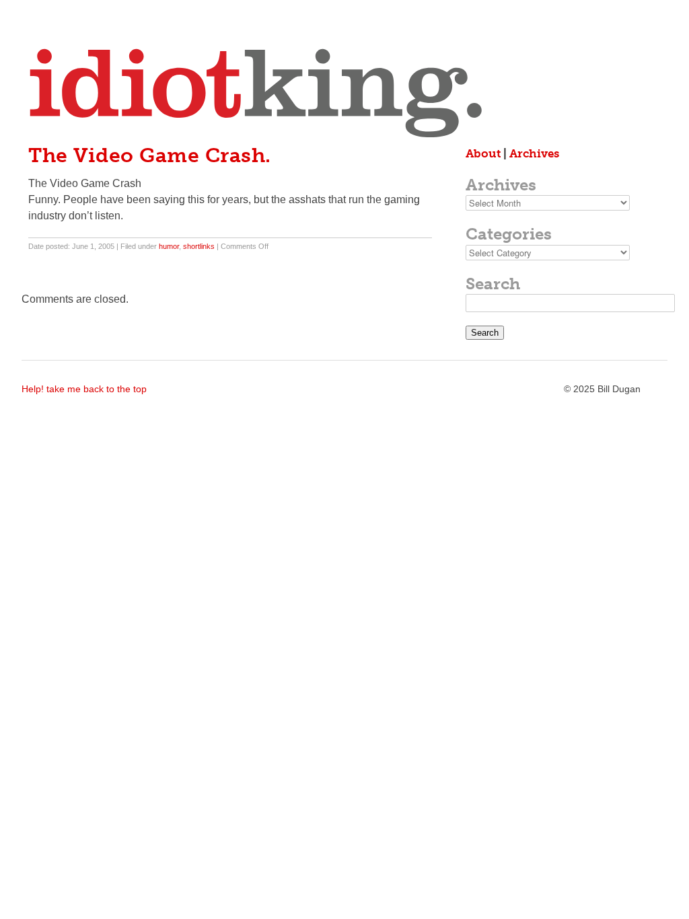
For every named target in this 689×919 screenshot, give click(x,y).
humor (169, 246)
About (483, 153)
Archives (534, 153)
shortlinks (199, 246)
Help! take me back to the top (84, 388)
